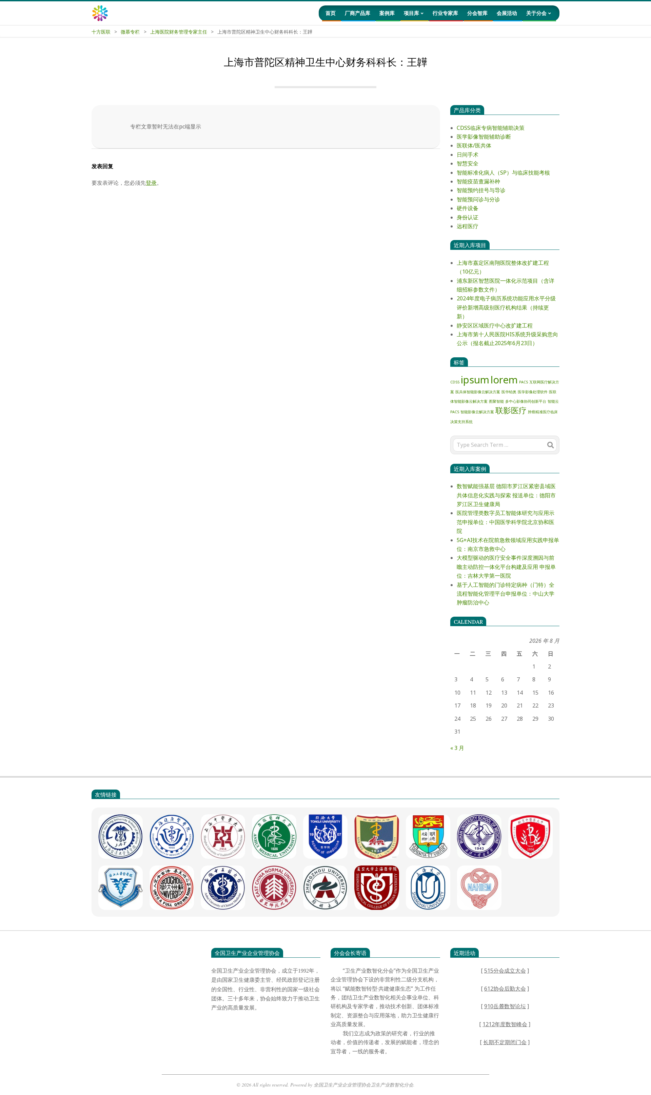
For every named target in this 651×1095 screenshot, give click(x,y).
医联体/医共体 (474, 145)
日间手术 (467, 154)
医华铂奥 (508, 392)
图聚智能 (496, 401)
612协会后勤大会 (505, 988)
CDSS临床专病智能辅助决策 (491, 128)
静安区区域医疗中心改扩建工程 (495, 325)
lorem (504, 379)
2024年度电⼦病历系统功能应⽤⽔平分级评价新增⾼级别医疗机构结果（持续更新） (506, 307)
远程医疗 (467, 226)
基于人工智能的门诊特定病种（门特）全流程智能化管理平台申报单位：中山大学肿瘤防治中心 (505, 593)
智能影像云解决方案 (477, 412)
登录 (151, 182)
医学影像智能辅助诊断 (484, 136)
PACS (523, 382)
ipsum (475, 379)
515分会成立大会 (505, 970)
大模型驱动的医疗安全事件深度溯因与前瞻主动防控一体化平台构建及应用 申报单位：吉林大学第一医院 (506, 566)
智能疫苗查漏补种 (478, 181)
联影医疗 (511, 410)
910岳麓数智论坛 (505, 1006)
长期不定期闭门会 (505, 1042)
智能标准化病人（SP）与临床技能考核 (503, 172)
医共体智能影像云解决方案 (477, 392)
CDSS (454, 382)
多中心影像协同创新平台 (525, 401)
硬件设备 (467, 208)
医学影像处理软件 (533, 392)
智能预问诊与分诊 (478, 199)
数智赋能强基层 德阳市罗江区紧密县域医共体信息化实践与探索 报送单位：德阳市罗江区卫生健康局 (506, 495)
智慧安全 (467, 163)
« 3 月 (457, 748)
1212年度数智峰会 (504, 1024)
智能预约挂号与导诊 (481, 190)
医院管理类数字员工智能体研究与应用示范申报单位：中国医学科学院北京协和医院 (505, 522)
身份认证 (467, 217)
